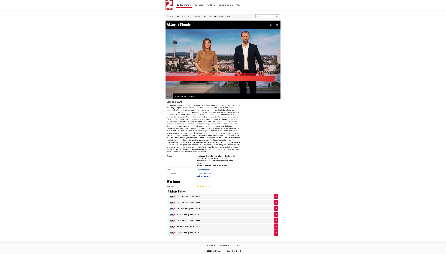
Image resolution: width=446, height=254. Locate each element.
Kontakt (236, 246)
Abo (239, 4)
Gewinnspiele (226, 4)
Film (177, 16)
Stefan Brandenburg (205, 169)
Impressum (211, 246)
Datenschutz (224, 246)
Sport (189, 16)
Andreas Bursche (203, 176)
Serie (183, 16)
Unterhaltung (218, 16)
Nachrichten (208, 16)
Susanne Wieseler (204, 174)
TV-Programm (184, 4)
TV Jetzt (199, 4)
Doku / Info (197, 16)
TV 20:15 (211, 4)
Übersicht (170, 16)
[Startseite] (169, 5)
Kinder (228, 16)
